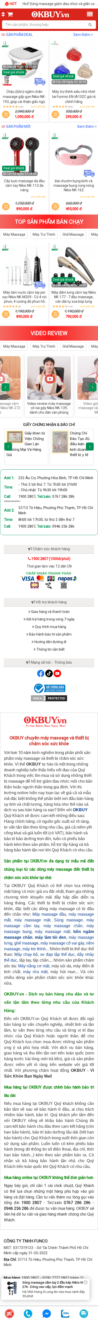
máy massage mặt (32, 920)
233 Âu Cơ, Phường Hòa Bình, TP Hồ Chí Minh (55, 478)
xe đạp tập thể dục (57, 954)
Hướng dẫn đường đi (50, 642)
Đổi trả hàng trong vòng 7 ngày (50, 619)
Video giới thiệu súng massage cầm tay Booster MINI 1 (70, 408)
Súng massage (68, 920)
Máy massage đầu (49, 914)
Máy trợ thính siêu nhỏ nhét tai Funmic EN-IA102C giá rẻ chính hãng (73, 97)
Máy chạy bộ (26, 954)
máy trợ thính (34, 949)
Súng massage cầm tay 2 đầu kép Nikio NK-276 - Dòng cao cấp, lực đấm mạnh (54, 1285)
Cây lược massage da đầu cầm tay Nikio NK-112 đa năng (24, 185)
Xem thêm (82, 35)
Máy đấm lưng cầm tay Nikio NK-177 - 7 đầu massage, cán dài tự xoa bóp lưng (74, 296)
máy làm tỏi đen (50, 937)
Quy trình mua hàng (50, 627)
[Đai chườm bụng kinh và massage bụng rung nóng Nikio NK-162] (74, 155)
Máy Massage (14, 234)
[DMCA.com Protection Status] (49, 698)
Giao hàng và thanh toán (50, 612)
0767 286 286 (63, 496)
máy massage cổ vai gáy (62, 943)
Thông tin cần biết (50, 649)
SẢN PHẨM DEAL (19, 35)
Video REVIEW (49, 333)
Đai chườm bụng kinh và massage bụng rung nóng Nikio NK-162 (74, 185)
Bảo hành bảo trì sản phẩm (50, 634)
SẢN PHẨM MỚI (18, 126)
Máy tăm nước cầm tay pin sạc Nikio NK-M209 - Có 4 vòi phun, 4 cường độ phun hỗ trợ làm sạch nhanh (24, 299)
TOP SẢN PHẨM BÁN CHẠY (49, 222)
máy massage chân (62, 926)
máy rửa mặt (35, 972)
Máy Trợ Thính (44, 234)
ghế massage (26, 943)
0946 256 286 (63, 526)
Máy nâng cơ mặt (33, 966)
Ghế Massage (73, 234)
